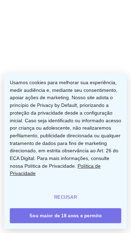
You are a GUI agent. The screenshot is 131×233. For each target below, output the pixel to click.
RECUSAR (65, 197)
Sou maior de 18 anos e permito (65, 215)
